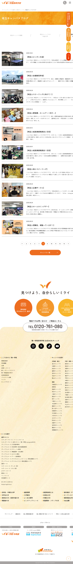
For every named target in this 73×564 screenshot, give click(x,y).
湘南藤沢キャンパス (57, 430)
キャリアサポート (6, 382)
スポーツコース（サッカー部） (10, 466)
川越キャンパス (56, 394)
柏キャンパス (55, 399)
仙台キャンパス (56, 376)
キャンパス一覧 (45, 252)
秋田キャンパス (56, 368)
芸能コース (4, 463)
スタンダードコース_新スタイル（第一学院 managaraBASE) (18, 442)
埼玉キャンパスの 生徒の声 (45, 35)
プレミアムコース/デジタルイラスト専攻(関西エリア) (16, 461)
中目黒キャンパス (57, 413)
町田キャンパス (56, 420)
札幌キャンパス (56, 366)
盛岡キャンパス (56, 371)
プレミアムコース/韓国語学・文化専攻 (12, 452)
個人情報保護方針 (28, 514)
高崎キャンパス (56, 389)
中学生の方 (5, 495)
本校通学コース (5, 478)
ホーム (3, 10)
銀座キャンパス (56, 406)
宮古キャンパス (56, 373)
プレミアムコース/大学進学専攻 (10, 444)
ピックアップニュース (31, 500)
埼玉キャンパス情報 (16, 35)
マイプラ (3, 379)
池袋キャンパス (56, 423)
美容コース (4, 473)
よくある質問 (28, 498)
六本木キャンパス (57, 415)
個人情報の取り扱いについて (45, 514)
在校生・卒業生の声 (8, 492)
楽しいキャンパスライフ (8, 370)
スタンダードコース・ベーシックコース (12, 440)
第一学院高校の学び (7, 373)
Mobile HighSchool (6, 484)
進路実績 (27, 492)
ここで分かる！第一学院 (9, 357)
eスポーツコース (6, 471)
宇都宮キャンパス (57, 384)
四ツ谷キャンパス (57, 408)
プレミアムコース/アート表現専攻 (11, 456)
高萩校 (54, 387)
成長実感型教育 (5, 375)
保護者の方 (5, 500)
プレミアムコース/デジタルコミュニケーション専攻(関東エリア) (19, 459)
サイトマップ (8, 514)
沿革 (2, 365)
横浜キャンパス (56, 427)
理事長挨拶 (4, 361)
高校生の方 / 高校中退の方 (10, 498)
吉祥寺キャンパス (57, 425)
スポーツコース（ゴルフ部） (9, 468)
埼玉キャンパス (20, 10)
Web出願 (66, 500)
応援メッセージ (5, 368)
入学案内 (27, 495)
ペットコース (5, 475)
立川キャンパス (56, 418)
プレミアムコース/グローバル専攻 (11, 449)
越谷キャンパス (56, 396)
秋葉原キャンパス (57, 411)
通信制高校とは (48, 492)
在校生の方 (46, 495)
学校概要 (3, 363)
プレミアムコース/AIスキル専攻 (10, 454)
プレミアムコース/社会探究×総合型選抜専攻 (14, 447)
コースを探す (5, 434)
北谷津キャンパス (57, 403)
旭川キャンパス (56, 364)
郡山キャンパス (56, 378)
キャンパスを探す (11, 10)
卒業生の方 (46, 498)
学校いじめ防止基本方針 (63, 514)
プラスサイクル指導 (6, 377)
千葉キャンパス (56, 401)
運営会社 (17, 514)
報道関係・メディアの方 (51, 500)
